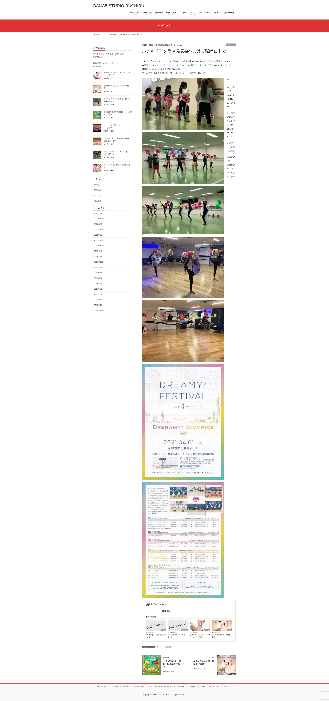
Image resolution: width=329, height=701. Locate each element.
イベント (230, 45)
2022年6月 (98, 224)
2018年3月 (98, 278)
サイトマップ (227, 686)
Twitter (231, 169)
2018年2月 (98, 284)
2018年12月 (99, 262)
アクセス (193, 686)
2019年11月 (99, 240)
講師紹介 (126, 686)
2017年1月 (98, 305)
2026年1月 (98, 213)
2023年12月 (99, 219)
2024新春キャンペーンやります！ (177, 636)
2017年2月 (98, 300)
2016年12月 (99, 310)
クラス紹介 (114, 686)
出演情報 (168, 647)
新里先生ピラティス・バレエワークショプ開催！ (200, 636)
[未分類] (226, 664)
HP (228, 161)
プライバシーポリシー (209, 686)
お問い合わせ (100, 686)
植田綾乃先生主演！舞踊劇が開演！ (222, 636)
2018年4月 (98, 273)
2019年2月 (98, 256)
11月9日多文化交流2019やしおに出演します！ (173, 664)
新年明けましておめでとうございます (156, 636)
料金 (149, 686)
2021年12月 (99, 229)
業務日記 (97, 190)
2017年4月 (98, 294)
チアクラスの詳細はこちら (231, 147)
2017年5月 (98, 289)
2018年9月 (98, 267)
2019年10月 (99, 246)
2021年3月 (98, 235)
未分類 (163, 630)
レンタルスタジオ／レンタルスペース (170, 686)
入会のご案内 (138, 686)
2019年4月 (98, 251)
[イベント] (151, 664)
